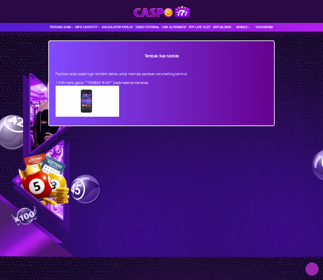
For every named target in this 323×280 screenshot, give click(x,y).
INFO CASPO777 (86, 27)
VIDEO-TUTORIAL (147, 27)
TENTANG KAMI (60, 27)
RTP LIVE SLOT (199, 27)
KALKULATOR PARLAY (117, 27)
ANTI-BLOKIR (222, 27)
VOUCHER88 (264, 27)
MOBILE (242, 27)
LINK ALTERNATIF (174, 27)
